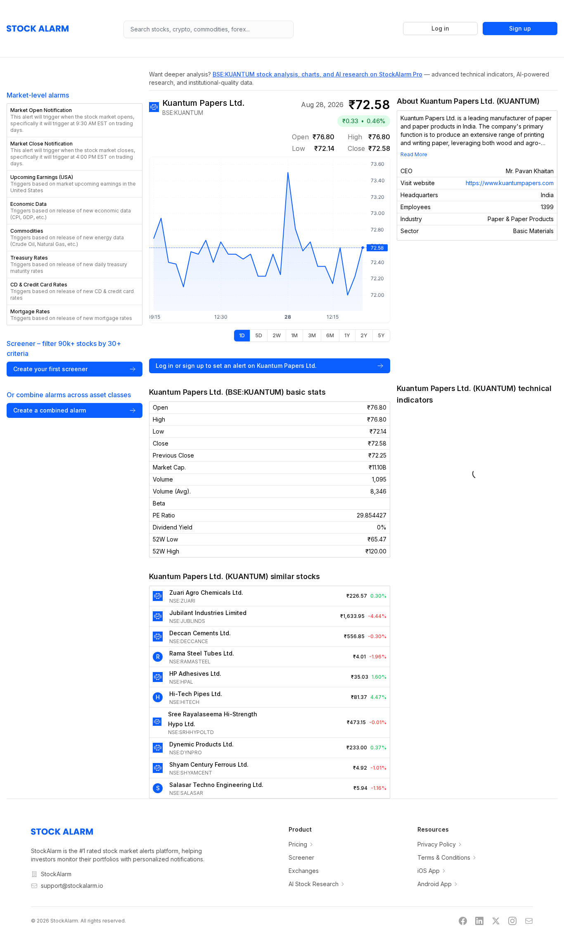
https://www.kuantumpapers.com (510, 182)
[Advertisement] (477, 312)
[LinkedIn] (479, 921)
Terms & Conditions (443, 857)
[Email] (529, 921)
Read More (413, 154)
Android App (434, 883)
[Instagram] (512, 921)
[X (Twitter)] (496, 921)
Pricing (298, 844)
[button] (74, 120)
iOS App (428, 870)
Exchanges (304, 870)
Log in (440, 28)
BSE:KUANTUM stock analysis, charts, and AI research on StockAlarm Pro (317, 74)
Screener (301, 857)
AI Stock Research (314, 883)
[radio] (242, 335)
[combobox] (208, 29)
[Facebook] (463, 921)
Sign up (520, 28)
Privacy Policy (436, 844)
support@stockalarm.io (72, 885)
